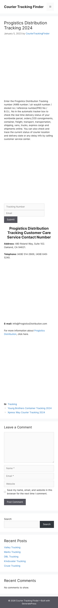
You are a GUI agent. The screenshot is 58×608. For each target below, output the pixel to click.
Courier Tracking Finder (24, 7)
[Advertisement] (29, 69)
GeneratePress (29, 603)
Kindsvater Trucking (15, 561)
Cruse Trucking (12, 565)
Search (8, 519)
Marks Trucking (12, 552)
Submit (11, 219)
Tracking (12, 404)
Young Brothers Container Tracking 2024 (30, 408)
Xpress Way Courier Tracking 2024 (26, 412)
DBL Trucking (11, 556)
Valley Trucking (12, 547)
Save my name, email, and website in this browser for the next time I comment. (29, 492)
